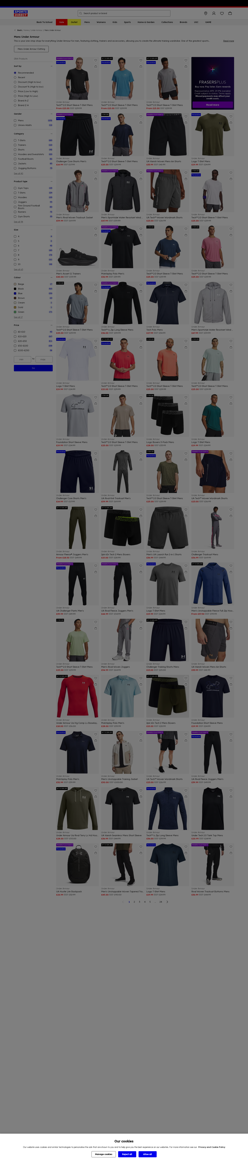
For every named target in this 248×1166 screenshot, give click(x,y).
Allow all (147, 1154)
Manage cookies (103, 1154)
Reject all (127, 1154)
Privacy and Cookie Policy (211, 1147)
